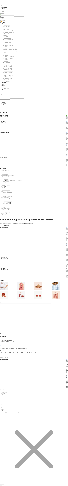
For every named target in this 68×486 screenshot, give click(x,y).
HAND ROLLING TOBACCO (10, 48)
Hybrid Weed (7, 28)
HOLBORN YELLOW (8, 58)
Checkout (4, 9)
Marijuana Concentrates (9, 32)
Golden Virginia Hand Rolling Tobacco (12, 51)
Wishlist (3, 8)
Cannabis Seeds (7, 38)
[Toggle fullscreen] (1, 484)
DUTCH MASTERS (8, 67)
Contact (4, 90)
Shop (3, 409)
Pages (3, 85)
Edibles (5, 35)
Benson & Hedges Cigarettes (10, 49)
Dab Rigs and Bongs (8, 77)
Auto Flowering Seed (8, 75)
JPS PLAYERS (7, 64)
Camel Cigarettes (8, 65)
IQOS (5, 46)
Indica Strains (7, 26)
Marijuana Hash (7, 44)
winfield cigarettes (8, 72)
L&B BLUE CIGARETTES (9, 56)
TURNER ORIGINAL (8, 69)
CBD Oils (6, 36)
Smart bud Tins (7, 79)
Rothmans (6, 61)
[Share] (2, 484)
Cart (3, 11)
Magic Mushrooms (8, 78)
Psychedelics (7, 81)
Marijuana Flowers (8, 42)
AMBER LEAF (7, 52)
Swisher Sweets (7, 74)
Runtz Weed (6, 29)
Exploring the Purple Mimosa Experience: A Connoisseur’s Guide (13, 348)
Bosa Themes (23, 412)
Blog (3, 84)
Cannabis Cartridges (8, 39)
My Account (4, 7)
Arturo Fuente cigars (8, 68)
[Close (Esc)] (3, 484)
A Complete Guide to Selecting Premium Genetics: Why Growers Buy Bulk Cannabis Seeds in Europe (21, 352)
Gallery (5, 87)
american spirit (7, 62)
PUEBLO (6, 55)
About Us (4, 82)
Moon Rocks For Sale (8, 31)
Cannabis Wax (7, 33)
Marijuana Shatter (8, 41)
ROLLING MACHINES (8, 71)
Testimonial (6, 88)
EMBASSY (6, 59)
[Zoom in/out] (0, 484)
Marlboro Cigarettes (8, 45)
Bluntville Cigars (7, 54)
